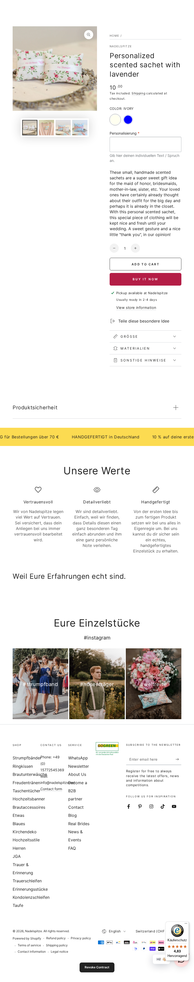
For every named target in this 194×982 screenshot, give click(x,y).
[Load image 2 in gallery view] (46, 127)
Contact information (32, 951)
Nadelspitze (121, 46)
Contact (76, 807)
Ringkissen (23, 766)
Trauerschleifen (27, 880)
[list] (97, 520)
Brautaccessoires (29, 807)
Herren (19, 848)
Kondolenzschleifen (31, 897)
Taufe (18, 905)
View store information (136, 307)
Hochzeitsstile (26, 839)
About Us (77, 774)
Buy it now (145, 279)
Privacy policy (81, 938)
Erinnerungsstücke (30, 889)
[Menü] (186, 925)
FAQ (72, 848)
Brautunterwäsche (30, 774)
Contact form (51, 789)
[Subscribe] (178, 759)
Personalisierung (124, 133)
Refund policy (56, 938)
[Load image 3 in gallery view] (63, 127)
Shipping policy (57, 945)
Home (114, 35)
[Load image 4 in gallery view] (79, 127)
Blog (72, 815)
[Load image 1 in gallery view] (29, 127)
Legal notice (59, 951)
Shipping (139, 93)
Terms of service (29, 945)
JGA (17, 856)
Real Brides (78, 823)
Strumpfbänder (27, 757)
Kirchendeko (25, 831)
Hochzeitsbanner (29, 798)
